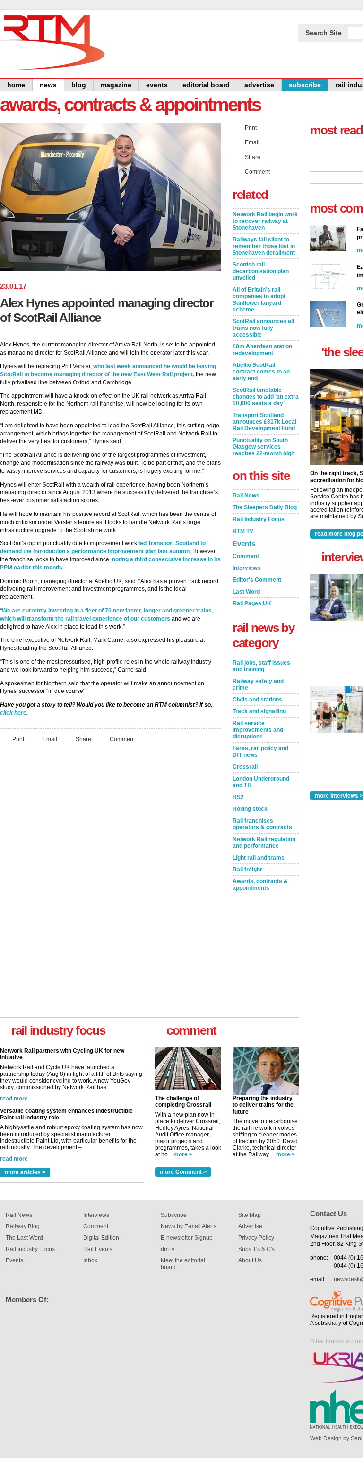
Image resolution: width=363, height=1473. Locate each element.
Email (50, 739)
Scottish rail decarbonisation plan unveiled (261, 271)
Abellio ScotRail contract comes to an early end (261, 372)
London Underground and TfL (261, 782)
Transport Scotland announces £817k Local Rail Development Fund (264, 422)
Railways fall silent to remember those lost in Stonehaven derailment (264, 246)
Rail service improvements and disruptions (258, 730)
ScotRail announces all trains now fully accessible (263, 328)
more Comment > (183, 1172)
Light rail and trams (259, 857)
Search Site (323, 32)
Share (83, 739)
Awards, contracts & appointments (260, 884)
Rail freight (247, 869)
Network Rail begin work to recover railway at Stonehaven (265, 221)
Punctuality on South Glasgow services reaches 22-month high (263, 447)
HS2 (238, 797)
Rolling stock (250, 809)
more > (182, 1154)
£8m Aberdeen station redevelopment (262, 349)
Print (18, 739)
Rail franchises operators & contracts (262, 824)
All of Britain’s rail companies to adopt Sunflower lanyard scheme (259, 299)
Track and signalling (259, 711)
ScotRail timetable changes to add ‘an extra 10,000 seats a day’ (266, 397)
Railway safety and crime (258, 684)
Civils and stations (257, 699)
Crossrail (245, 766)
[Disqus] (110, 875)
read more (14, 1098)
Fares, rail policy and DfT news (260, 751)
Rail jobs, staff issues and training (261, 666)
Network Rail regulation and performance (264, 842)
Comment (122, 739)
